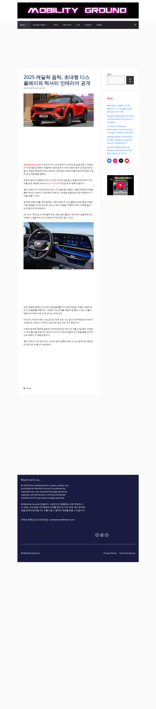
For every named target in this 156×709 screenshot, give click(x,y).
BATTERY (67, 25)
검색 (109, 74)
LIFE (78, 25)
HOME (99, 25)
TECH (56, 25)
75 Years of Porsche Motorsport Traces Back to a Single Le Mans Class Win (120, 129)
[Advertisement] (78, 47)
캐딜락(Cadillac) (31, 164)
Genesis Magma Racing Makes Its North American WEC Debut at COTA (119, 150)
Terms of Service (127, 553)
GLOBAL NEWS (39, 25)
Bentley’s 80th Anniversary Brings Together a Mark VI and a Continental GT (119, 139)
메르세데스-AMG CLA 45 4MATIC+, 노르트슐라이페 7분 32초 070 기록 (120, 108)
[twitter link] (102, 535)
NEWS (22, 25)
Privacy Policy (110, 553)
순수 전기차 (53, 183)
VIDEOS (88, 25)
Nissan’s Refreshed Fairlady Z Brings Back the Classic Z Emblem (120, 119)
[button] (135, 25)
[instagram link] (97, 535)
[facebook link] (107, 535)
